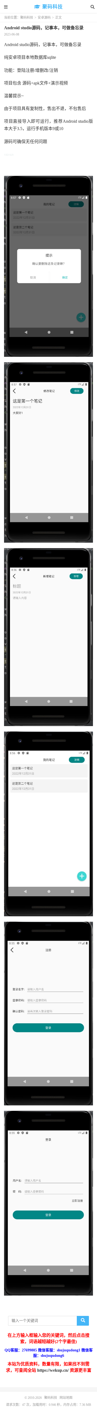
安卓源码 (44, 18)
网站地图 (66, 1398)
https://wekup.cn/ (53, 1370)
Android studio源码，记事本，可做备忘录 (44, 27)
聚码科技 (52, 6)
